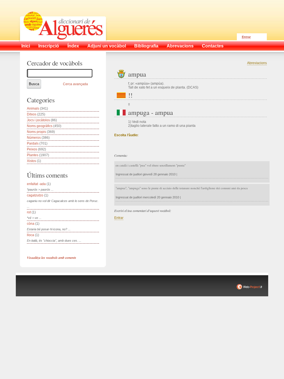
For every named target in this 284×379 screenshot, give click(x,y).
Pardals (33, 143)
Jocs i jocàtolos (38, 120)
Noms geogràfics (39, 126)
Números (34, 138)
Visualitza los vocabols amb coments (51, 257)
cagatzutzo (35, 195)
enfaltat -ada (36, 184)
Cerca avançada (75, 84)
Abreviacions (257, 63)
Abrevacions (180, 46)
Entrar (246, 37)
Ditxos (31, 114)
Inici (25, 46)
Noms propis (36, 132)
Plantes (32, 155)
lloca (30, 235)
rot (29, 212)
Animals (33, 108)
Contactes (213, 46)
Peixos (32, 149)
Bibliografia (146, 46)
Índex (73, 46)
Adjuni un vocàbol (106, 46)
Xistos (31, 161)
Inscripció (48, 46)
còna (30, 224)
